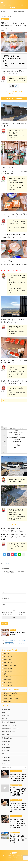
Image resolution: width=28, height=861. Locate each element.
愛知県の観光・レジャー (10, 696)
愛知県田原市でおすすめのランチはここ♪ (15, 644)
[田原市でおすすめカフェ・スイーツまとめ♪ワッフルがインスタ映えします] (15, 554)
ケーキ (7, 563)
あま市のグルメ (8, 659)
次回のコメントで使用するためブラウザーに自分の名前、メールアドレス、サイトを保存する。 (14, 613)
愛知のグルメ (7, 653)
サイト (3, 604)
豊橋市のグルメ (8, 677)
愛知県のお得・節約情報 (10, 693)
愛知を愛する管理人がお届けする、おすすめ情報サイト (14, 855)
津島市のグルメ (8, 671)
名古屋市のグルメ (9, 656)
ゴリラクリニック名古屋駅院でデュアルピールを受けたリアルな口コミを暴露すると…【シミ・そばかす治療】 (18, 807)
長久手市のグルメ (9, 685)
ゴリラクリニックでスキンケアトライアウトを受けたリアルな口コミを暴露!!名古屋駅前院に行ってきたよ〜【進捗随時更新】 (18, 823)
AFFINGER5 (14, 858)
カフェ (4, 563)
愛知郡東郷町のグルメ (10, 665)
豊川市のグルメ (8, 679)
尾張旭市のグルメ (9, 662)
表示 (16, 86)
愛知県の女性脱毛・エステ (11, 699)
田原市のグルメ (6, 561)
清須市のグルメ (8, 674)
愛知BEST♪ (14, 7)
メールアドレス (6, 598)
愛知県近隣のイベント (10, 701)
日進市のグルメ (8, 668)
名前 (3, 592)
